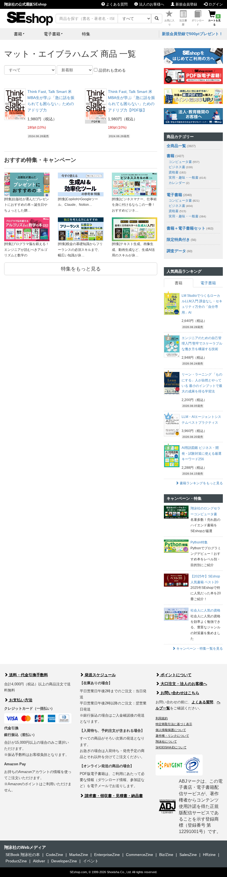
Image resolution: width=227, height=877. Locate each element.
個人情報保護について (171, 730)
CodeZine (54, 854)
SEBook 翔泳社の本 (23, 854)
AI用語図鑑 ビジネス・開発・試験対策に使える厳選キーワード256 (201, 453)
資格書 (177, 172)
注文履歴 (183, 22)
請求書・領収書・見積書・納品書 (113, 795)
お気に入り (169, 22)
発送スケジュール (100, 675)
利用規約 (162, 718)
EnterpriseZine (107, 854)
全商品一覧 (176, 146)
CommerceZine (139, 854)
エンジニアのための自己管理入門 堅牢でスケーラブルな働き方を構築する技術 (202, 343)
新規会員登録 (185, 4)
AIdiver (39, 861)
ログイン (215, 4)
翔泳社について (166, 741)
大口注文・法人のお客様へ (183, 683)
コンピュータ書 (184, 162)
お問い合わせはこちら (179, 693)
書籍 (170, 155)
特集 (86, 34)
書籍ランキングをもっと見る (201, 483)
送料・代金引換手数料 (28, 675)
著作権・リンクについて (172, 735)
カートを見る (214, 20)
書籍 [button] (18, 34)
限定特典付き (178, 239)
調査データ (176, 251)
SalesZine (188, 854)
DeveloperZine (64, 861)
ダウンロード (198, 22)
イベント (91, 861)
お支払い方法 (20, 700)
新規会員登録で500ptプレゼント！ (192, 34)
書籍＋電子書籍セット (186, 228)
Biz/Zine (166, 854)
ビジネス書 (181, 167)
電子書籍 (174, 194)
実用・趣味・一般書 (187, 177)
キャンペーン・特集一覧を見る (199, 648)
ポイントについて (175, 675)
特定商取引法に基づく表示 (174, 724)
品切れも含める (111, 70)
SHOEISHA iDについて (171, 747)
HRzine (209, 854)
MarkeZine (78, 854)
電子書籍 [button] (52, 34)
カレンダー (179, 183)
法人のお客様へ (151, 4)
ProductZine (16, 861)
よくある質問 (116, 4)
